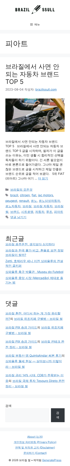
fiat (34, 195)
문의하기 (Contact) (35, 453)
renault (24, 201)
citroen (25, 195)
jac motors (45, 195)
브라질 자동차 (43, 206)
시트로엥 (27, 212)
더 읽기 (43, 178)
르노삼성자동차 (49, 201)
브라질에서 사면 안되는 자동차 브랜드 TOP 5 (32, 74)
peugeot (11, 201)
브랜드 (14, 212)
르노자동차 (13, 206)
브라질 (27, 206)
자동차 (39, 212)
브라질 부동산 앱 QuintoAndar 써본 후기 (33, 355)
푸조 (49, 212)
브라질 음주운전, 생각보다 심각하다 (30, 244)
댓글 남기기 (18, 217)
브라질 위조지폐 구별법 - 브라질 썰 (38, 319)
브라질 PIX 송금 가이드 (21, 327)
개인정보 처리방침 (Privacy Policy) (35, 442)
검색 (8, 406)
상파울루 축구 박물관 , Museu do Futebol (34, 272)
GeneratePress (51, 460)
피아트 (58, 212)
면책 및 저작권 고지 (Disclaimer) (35, 447)
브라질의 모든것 (21, 189)
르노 (34, 201)
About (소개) (35, 436)
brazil (14, 195)
